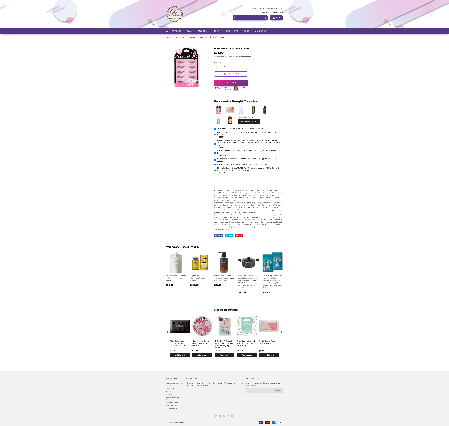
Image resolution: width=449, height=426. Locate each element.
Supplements (232, 31)
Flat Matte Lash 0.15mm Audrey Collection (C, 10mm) (179, 343)
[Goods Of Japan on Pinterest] (224, 416)
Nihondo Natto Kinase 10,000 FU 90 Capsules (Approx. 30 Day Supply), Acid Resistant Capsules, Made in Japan (248, 169)
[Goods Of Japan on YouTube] (232, 416)
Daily (189, 31)
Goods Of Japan (178, 422)
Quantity (217, 63)
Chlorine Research (173, 400)
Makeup (191, 37)
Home (168, 37)
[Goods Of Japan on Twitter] (216, 416)
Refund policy (171, 408)
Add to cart (180, 355)
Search (168, 386)
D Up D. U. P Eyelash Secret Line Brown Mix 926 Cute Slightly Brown (224, 344)
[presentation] (167, 332)
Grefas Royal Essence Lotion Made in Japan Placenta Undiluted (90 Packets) (247, 133)
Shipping (228, 56)
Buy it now (231, 83)
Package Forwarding (174, 383)
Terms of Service (172, 397)
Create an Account (276, 12)
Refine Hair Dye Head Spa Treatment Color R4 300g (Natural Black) (246, 159)
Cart (278, 18)
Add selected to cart (248, 121)
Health (216, 31)
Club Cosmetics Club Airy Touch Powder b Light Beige (246, 343)
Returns (169, 394)
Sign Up (278, 391)
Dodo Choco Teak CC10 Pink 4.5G (267, 342)
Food (247, 31)
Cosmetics (203, 31)
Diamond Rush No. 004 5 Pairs (235, 129)
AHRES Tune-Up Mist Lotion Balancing (237, 164)
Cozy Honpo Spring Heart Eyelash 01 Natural (200, 343)
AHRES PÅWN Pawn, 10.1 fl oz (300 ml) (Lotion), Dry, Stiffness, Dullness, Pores (248, 151)
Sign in (264, 12)
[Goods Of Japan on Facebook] (220, 416)
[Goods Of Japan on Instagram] (228, 416)
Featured (177, 31)
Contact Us (261, 31)
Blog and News (172, 403)
